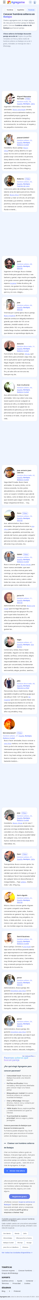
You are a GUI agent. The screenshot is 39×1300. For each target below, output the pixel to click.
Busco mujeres (9, 315)
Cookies (27, 1283)
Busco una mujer (19, 109)
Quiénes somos (8, 1281)
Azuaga (29, 1243)
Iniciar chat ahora (15, 1171)
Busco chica (14, 195)
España (19, 104)
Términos (5, 1283)
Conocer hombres (25, 1270)
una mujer (27, 946)
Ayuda (19, 1281)
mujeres (13, 283)
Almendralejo (7, 1238)
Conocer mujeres (8, 1270)
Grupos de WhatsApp (10, 1273)
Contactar (29, 1281)
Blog (3, 1291)
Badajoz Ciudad (23, 145)
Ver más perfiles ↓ (29, 1056)
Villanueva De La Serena (24, 1238)
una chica (7, 743)
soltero (23, 882)
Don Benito (7, 1233)
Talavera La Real (23, 688)
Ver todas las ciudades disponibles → (17, 1252)
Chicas (27, 354)
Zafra (33, 104)
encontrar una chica (18, 991)
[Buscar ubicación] (30, 2)
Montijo (20, 1243)
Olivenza (25, 1247)
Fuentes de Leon (23, 186)
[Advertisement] (19, 69)
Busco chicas (26, 564)
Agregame (17, 2)
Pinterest (17, 1291)
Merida (19, 268)
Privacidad (17, 1283)
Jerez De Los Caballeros (11, 1247)
